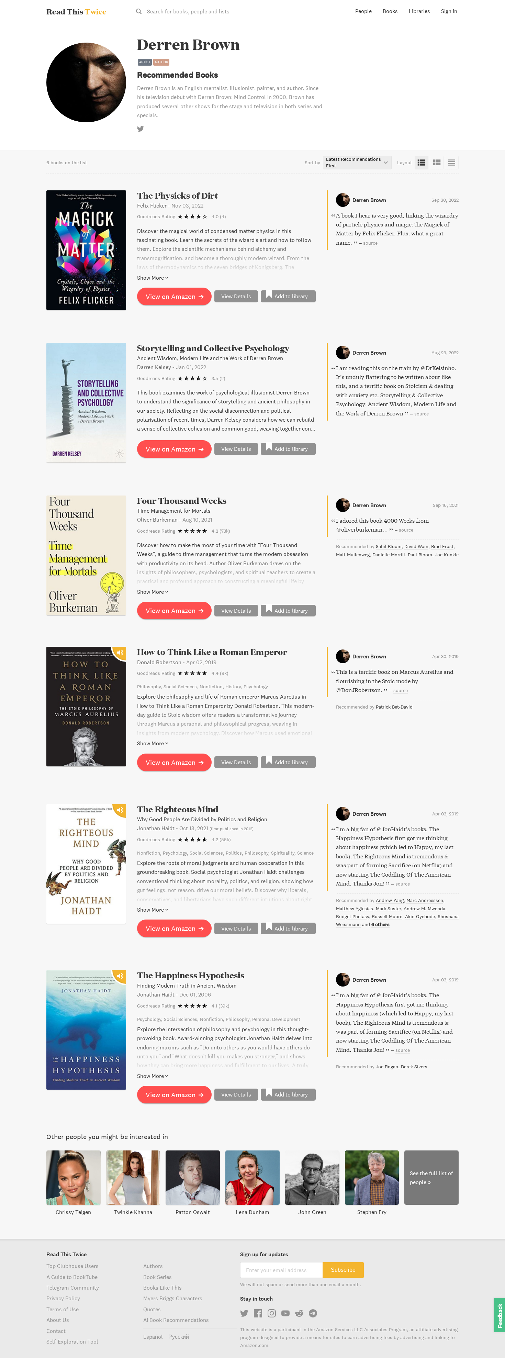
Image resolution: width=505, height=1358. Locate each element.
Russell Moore (387, 916)
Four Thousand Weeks (182, 500)
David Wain (416, 546)
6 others (380, 924)
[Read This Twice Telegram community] (313, 1313)
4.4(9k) (220, 673)
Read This (76, 11)
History (233, 686)
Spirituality (282, 853)
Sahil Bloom (389, 546)
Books (390, 11)
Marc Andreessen (424, 900)
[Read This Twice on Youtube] (285, 1313)
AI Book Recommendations (176, 1319)
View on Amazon (175, 296)
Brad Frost (442, 546)
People (363, 11)
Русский (178, 1336)
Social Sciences (180, 686)
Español (153, 1336)
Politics (234, 853)
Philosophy (149, 686)
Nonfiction (211, 686)
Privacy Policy (63, 1298)
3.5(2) (218, 378)
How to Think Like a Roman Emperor (212, 651)
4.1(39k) (220, 1006)
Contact (56, 1330)
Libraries (419, 11)
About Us (57, 1319)
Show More (150, 277)
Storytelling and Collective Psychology (213, 348)
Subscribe (343, 1270)
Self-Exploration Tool (72, 1341)
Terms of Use (62, 1309)
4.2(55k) (221, 839)
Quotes (152, 1309)
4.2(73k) (221, 531)
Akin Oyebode (420, 916)
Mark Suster (388, 908)
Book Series (157, 1276)
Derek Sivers (414, 1067)
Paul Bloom (420, 555)
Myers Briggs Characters (172, 1298)
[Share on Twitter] (488, 34)
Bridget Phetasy (352, 916)
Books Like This (162, 1287)
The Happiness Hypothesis (190, 975)
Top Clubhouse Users (72, 1265)
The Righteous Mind (177, 809)
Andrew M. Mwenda (424, 908)
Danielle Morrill (388, 555)
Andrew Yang (390, 900)
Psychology (256, 686)
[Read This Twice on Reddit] (299, 1313)
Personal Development (276, 1019)
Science (305, 853)
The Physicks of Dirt (177, 195)
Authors (153, 1265)
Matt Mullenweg (353, 555)
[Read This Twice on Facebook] (258, 1313)
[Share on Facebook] (488, 46)
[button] (487, 1340)
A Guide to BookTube (72, 1276)
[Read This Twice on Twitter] (244, 1313)
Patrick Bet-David (394, 707)
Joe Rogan (387, 1067)
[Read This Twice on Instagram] (272, 1313)
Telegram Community (72, 1287)
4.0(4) (219, 216)
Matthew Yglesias (354, 908)
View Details (236, 296)
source (370, 243)
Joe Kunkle (447, 555)
